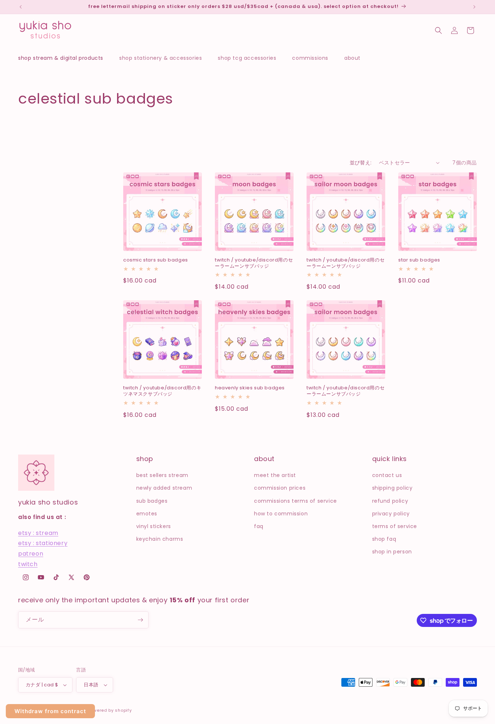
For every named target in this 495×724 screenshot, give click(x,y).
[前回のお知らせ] (21, 7)
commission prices (279, 487)
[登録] (140, 619)
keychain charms (159, 539)
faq (258, 526)
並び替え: (361, 162)
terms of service (394, 526)
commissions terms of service (295, 501)
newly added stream (164, 487)
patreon (30, 553)
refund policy (390, 501)
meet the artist (275, 475)
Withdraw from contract (50, 711)
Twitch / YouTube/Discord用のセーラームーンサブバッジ (254, 263)
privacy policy (391, 513)
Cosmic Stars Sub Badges (155, 260)
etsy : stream (38, 533)
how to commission (281, 513)
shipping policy (392, 487)
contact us (387, 475)
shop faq (384, 539)
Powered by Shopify (110, 710)
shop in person (392, 551)
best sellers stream (162, 475)
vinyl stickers (153, 526)
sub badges (152, 501)
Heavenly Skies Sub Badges (250, 388)
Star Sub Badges (419, 260)
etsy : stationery (42, 543)
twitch (28, 564)
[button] (64, 58)
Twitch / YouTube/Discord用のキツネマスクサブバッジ (162, 391)
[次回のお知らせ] (474, 7)
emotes (147, 513)
